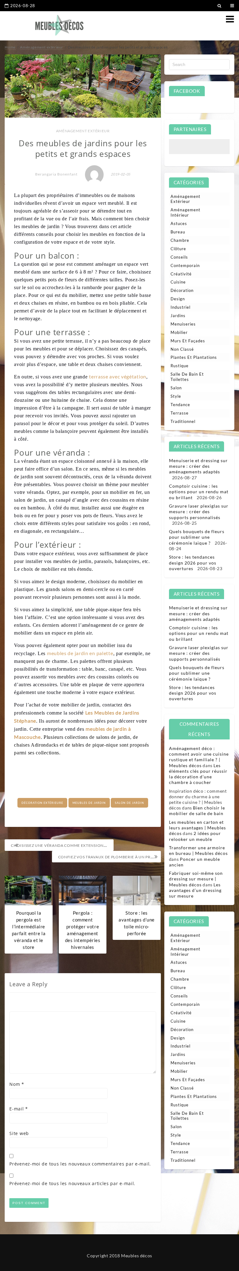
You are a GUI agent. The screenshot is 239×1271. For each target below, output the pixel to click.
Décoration (182, 290)
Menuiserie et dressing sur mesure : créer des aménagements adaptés (198, 466)
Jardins (178, 315)
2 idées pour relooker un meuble (195, 836)
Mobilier (179, 332)
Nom (16, 1084)
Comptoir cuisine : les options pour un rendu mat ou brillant (198, 491)
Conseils (179, 257)
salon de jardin (129, 802)
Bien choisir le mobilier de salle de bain (197, 810)
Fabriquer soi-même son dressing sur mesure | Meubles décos (196, 878)
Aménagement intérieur (185, 212)
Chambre (180, 240)
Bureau (178, 231)
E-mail (18, 1109)
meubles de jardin (89, 802)
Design (178, 298)
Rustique (180, 365)
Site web (19, 1133)
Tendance (180, 404)
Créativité (181, 273)
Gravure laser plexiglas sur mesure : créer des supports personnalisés (198, 511)
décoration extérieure (42, 802)
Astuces (179, 223)
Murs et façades (188, 340)
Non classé (182, 349)
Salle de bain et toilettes (187, 377)
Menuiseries (183, 323)
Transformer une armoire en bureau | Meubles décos (198, 850)
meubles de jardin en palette (80, 653)
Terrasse (180, 412)
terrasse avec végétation (117, 376)
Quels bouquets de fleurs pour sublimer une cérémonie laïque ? (196, 537)
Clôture (178, 248)
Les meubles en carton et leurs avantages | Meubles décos (197, 827)
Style (176, 396)
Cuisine (178, 281)
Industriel (180, 307)
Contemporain (185, 265)
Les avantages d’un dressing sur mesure (195, 890)
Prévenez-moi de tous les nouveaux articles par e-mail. (72, 1183)
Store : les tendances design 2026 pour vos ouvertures (192, 562)
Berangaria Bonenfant (56, 174)
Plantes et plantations (194, 357)
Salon (176, 387)
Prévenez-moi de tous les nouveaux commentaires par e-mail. (80, 1164)
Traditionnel (183, 421)
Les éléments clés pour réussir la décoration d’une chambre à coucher (198, 774)
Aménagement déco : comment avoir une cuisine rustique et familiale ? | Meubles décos (199, 757)
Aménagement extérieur (83, 131)
